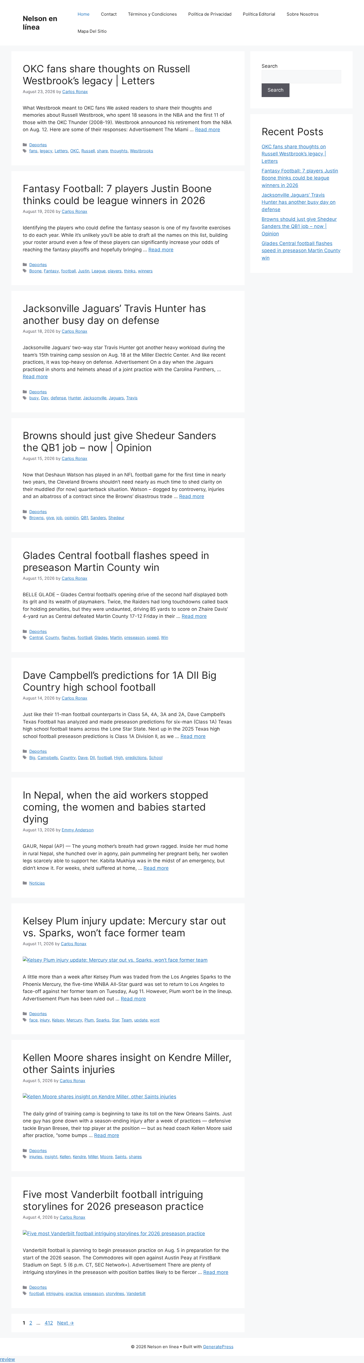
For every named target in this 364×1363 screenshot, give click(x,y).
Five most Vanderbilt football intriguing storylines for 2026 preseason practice (113, 1200)
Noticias (37, 883)
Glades (101, 637)
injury (45, 1019)
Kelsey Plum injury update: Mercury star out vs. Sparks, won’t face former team (124, 927)
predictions (136, 757)
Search (270, 66)
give (50, 517)
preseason (134, 637)
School (155, 757)
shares (135, 1156)
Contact (109, 14)
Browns (36, 517)
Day (44, 397)
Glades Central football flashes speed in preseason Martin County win (116, 561)
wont (155, 1019)
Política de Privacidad (209, 14)
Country (68, 757)
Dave (83, 757)
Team (126, 1019)
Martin (116, 637)
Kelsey (58, 1019)
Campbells (48, 757)
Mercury (74, 1019)
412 (49, 1323)
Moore (106, 1156)
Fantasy (51, 270)
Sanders (98, 517)
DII (92, 757)
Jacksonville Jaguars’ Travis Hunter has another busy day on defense (114, 314)
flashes (68, 637)
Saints (121, 1156)
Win (164, 637)
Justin (83, 270)
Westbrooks (141, 150)
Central (36, 637)
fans (33, 150)
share (102, 150)
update (141, 1019)
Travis (132, 397)
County (52, 637)
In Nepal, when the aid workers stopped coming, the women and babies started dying (115, 807)
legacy (46, 150)
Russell (88, 150)
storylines (115, 1293)
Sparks (102, 1019)
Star (115, 1019)
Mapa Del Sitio (92, 31)
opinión (71, 517)
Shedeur (116, 517)
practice (73, 1293)
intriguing (54, 1293)
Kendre (79, 1156)
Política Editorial (259, 14)
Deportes (38, 144)
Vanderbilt (136, 1293)
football (68, 270)
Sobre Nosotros (302, 14)
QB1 (84, 517)
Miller (93, 1156)
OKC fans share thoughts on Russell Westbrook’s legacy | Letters (106, 75)
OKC (74, 150)
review (7, 1359)
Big (32, 757)
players (115, 270)
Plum (89, 1019)
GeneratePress (218, 1346)
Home (84, 14)
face (33, 1019)
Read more (207, 129)
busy (34, 397)
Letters (61, 150)
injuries (35, 1156)
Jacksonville (94, 397)
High (118, 757)
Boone (35, 270)
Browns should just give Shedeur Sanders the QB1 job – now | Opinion (119, 441)
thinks (130, 270)
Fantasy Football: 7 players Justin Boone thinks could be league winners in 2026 (117, 194)
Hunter (74, 397)
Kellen (65, 1156)
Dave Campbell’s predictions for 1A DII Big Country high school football (119, 681)
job (59, 517)
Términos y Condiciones (152, 14)
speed (153, 637)
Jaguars (116, 397)
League (99, 270)
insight (51, 1156)
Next (65, 1323)
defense (58, 397)
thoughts (119, 150)
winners (145, 270)
